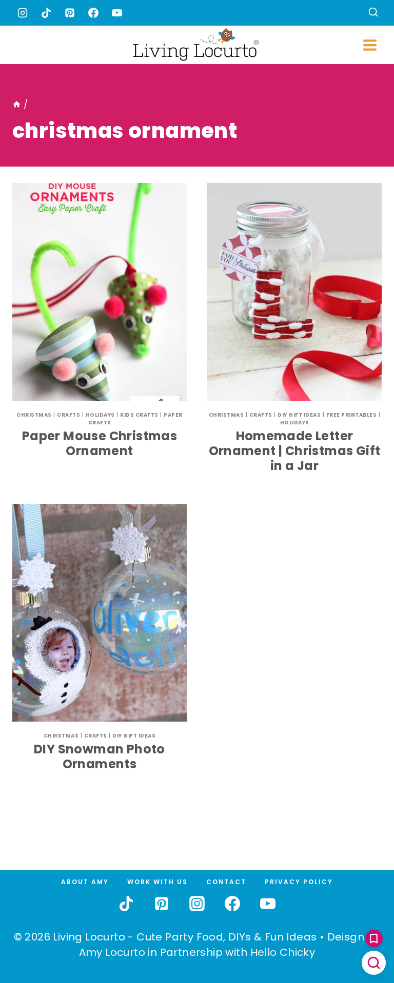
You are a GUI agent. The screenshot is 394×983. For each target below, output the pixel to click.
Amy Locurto (112, 952)
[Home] (16, 104)
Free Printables (351, 415)
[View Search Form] (373, 13)
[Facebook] (93, 13)
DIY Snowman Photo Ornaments (99, 756)
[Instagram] (22, 13)
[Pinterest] (70, 13)
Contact (226, 881)
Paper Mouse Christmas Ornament (99, 443)
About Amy (85, 881)
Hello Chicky (283, 952)
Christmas (34, 415)
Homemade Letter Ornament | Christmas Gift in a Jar (295, 450)
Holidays (100, 415)
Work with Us (157, 881)
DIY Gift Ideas (299, 415)
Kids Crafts (139, 415)
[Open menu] (370, 44)
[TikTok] (46, 13)
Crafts (68, 415)
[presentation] (99, 292)
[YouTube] (117, 13)
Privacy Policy (299, 881)
